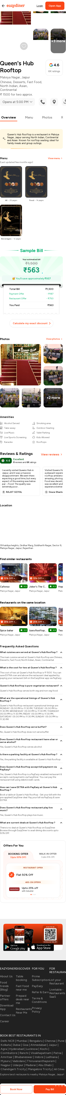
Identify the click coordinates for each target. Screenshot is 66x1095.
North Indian (9, 86)
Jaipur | (53, 1045)
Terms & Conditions (39, 1000)
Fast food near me (22, 987)
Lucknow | (32, 1049)
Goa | (26, 1045)
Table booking (21, 978)
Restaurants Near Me (24, 1010)
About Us (6, 976)
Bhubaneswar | (24, 1057)
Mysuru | (6, 1061)
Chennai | (51, 1041)
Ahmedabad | (39, 1045)
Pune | (62, 1041)
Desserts (19, 82)
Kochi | (44, 1049)
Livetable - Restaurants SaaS (57, 993)
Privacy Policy (37, 1009)
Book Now (16, 1089)
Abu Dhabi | (45, 1065)
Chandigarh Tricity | (14, 1069)
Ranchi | (25, 1053)
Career (4, 1021)
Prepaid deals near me (22, 999)
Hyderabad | (17, 1049)
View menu (54, 158)
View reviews (50, 454)
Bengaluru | (36, 1041)
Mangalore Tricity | (40, 1069)
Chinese (5, 82)
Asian (23, 86)
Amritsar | (7, 1057)
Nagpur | (6, 1065)
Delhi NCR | (8, 1041)
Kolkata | (6, 1045)
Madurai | (31, 1065)
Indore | (40, 1057)
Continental (8, 90)
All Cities (58, 1069)
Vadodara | (19, 1061)
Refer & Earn (40, 992)
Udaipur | (19, 1065)
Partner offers (5, 997)
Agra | (4, 1049)
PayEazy (37, 986)
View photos (53, 339)
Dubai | (17, 1045)
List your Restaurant (56, 981)
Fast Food (34, 82)
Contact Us (8, 1015)
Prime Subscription (40, 978)
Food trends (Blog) (4, 986)
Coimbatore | (10, 1053)
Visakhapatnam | (42, 1053)
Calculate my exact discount (30, 323)
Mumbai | (22, 1041)
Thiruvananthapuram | (41, 1061)
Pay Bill (50, 1089)
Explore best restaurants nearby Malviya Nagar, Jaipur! (32, 1074)
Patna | (58, 1053)
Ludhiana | (52, 1057)
